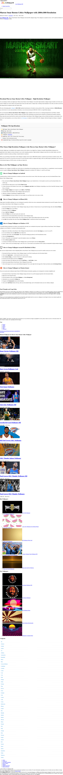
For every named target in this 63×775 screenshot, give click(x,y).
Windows (3, 755)
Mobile (2, 715)
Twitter (1, 331)
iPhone (2, 706)
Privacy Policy (5, 763)
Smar (3, 327)
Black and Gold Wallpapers (9, 568)
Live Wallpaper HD (19, 4)
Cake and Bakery (4, 664)
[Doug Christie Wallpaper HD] (10, 348)
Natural (2, 724)
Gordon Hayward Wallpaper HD (10, 422)
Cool (2, 672)
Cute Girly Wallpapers (8, 527)
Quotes (2, 739)
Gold (2, 699)
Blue (2, 661)
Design (2, 679)
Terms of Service (5, 766)
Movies (2, 719)
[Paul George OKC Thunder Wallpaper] (10, 491)
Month (2, 717)
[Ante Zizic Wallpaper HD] (10, 402)
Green (2, 701)
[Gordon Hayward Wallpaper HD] (10, 419)
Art (1, 650)
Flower (2, 688)
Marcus (3, 326)
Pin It (19, 331)
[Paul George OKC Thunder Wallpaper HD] (10, 473)
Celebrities (3, 666)
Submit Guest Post (6, 6)
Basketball (11, 15)
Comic (2, 670)
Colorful (2, 668)
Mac (2, 710)
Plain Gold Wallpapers (8, 541)
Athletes (2, 652)
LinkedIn (16, 331)
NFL (2, 726)
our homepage (24, 118)
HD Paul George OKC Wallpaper (10, 440)
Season (2, 744)
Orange (2, 730)
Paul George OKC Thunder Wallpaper (12, 494)
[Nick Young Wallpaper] (10, 384)
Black (2, 659)
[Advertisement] (31, 29)
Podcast (2, 735)
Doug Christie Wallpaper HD (9, 351)
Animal (2, 646)
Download (2, 332)
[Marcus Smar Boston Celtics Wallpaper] (31, 59)
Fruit (2, 695)
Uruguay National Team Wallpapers (10, 555)
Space (2, 746)
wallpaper (13, 108)
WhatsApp (9, 331)
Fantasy (2, 684)
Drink (2, 681)
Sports (2, 748)
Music (2, 721)
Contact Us (4, 761)
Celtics (3, 325)
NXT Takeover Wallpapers (9, 514)
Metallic (2, 712)
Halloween (3, 704)
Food (2, 690)
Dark (2, 677)
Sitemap (4, 764)
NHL (2, 728)
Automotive (3, 655)
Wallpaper (4, 329)
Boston (3, 324)
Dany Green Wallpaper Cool (9, 369)
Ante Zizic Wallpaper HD (8, 404)
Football (2, 692)
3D (1, 641)
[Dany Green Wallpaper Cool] (10, 366)
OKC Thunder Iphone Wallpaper (10, 458)
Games (2, 697)
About (3, 760)
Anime (2, 648)
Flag (2, 686)
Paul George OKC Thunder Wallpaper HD (13, 476)
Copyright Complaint (6, 762)
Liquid (2, 708)
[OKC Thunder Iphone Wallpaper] (10, 455)
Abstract (2, 643)
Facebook (5, 331)
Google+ (12, 331)
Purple (2, 737)
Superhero (3, 750)
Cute (2, 675)
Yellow (2, 757)
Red (2, 741)
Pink (2, 733)
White (2, 753)
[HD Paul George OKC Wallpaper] (10, 437)
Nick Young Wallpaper (7, 387)
